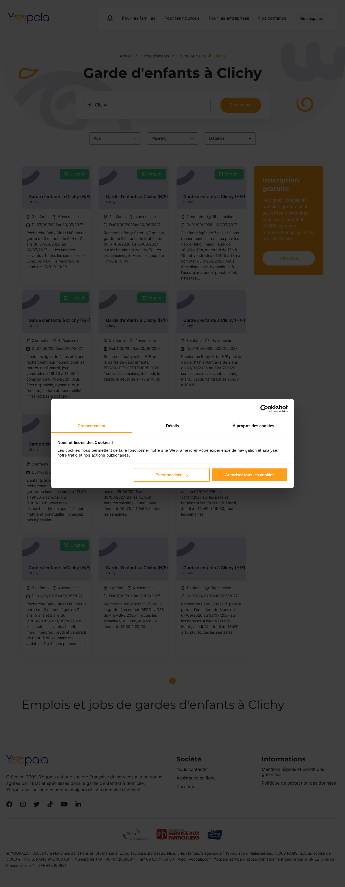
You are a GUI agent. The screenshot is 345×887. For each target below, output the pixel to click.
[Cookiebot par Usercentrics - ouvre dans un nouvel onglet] (264, 409)
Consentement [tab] (91, 425)
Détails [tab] (172, 425)
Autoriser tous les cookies (249, 474)
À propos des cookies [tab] (253, 425)
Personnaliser (169, 474)
